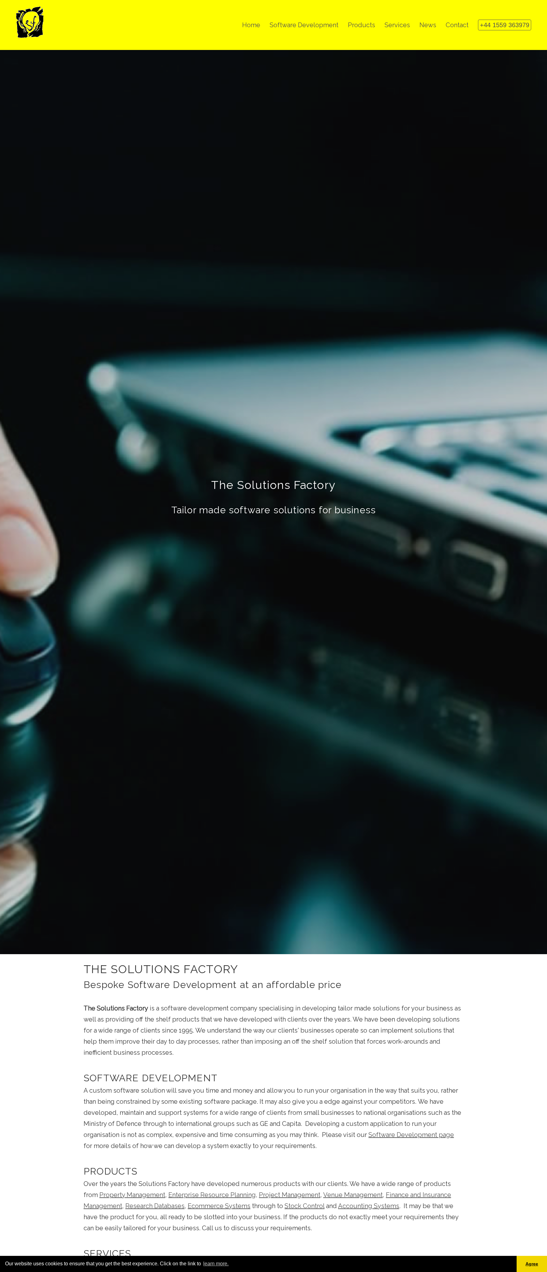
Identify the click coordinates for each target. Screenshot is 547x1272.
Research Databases (155, 1206)
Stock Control (304, 1206)
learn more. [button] (216, 1263)
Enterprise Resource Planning (212, 1195)
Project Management (289, 1195)
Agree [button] (531, 1263)
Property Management (132, 1195)
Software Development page (411, 1135)
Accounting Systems (368, 1206)
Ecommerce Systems (219, 1206)
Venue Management (353, 1195)
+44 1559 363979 (504, 25)
